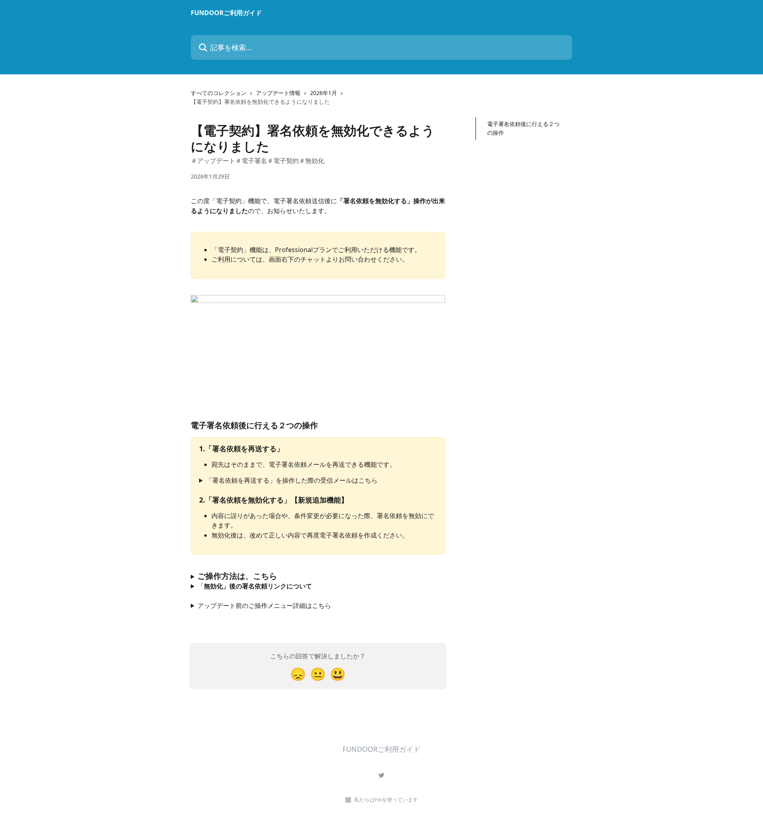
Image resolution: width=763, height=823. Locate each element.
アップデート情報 (278, 93)
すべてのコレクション (218, 93)
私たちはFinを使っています (386, 799)
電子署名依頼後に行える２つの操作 (523, 128)
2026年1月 (323, 93)
